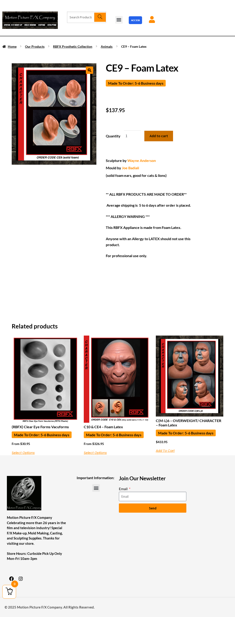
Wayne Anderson (141, 160)
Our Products (35, 46)
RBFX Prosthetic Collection (72, 46)
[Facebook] (11, 578)
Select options (23, 452)
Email (123, 488)
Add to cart (159, 135)
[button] (119, 20)
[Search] (100, 17)
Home (12, 46)
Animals (106, 46)
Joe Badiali (130, 168)
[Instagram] (20, 578)
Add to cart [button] (165, 450)
